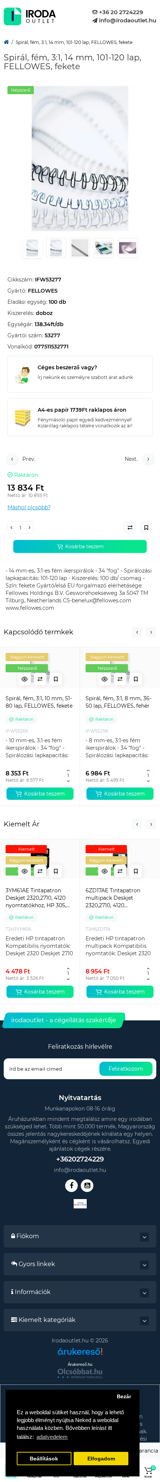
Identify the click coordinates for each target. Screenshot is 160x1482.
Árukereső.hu (80, 1364)
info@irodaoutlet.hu (126, 20)
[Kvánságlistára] (55, 679)
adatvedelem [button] (52, 1437)
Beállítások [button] (44, 1459)
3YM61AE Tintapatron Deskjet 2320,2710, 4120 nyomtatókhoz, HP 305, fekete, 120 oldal (36, 898)
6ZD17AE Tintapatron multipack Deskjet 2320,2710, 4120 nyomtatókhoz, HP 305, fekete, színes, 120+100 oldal (116, 898)
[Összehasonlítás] (40, 679)
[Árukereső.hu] (80, 1354)
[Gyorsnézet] (24, 679)
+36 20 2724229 (120, 12)
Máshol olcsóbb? (29, 507)
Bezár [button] (124, 1396)
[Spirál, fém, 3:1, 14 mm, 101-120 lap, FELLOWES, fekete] (80, 158)
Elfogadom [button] (101, 1459)
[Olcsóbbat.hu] (80, 1373)
